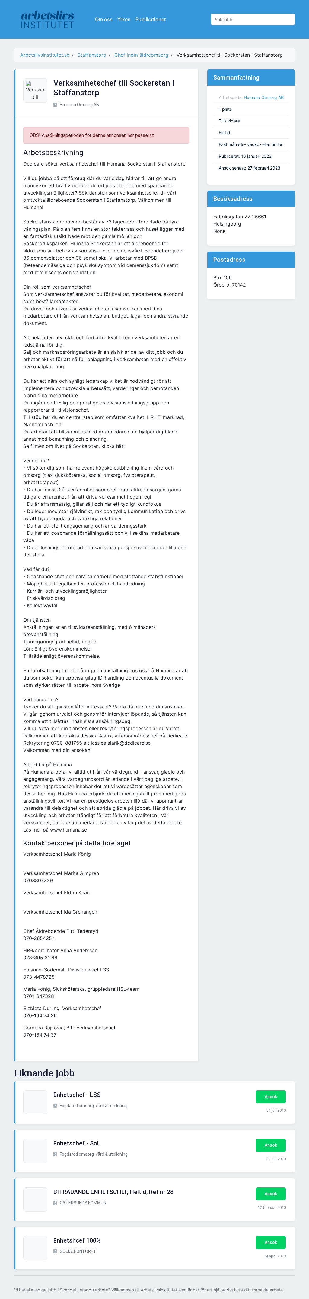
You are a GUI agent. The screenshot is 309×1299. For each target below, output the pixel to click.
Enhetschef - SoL (76, 1143)
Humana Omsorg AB (264, 97)
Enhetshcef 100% (77, 1240)
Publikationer (150, 19)
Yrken (124, 19)
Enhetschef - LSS (76, 1094)
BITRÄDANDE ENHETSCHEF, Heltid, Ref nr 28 (113, 1192)
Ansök (271, 1096)
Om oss (104, 19)
